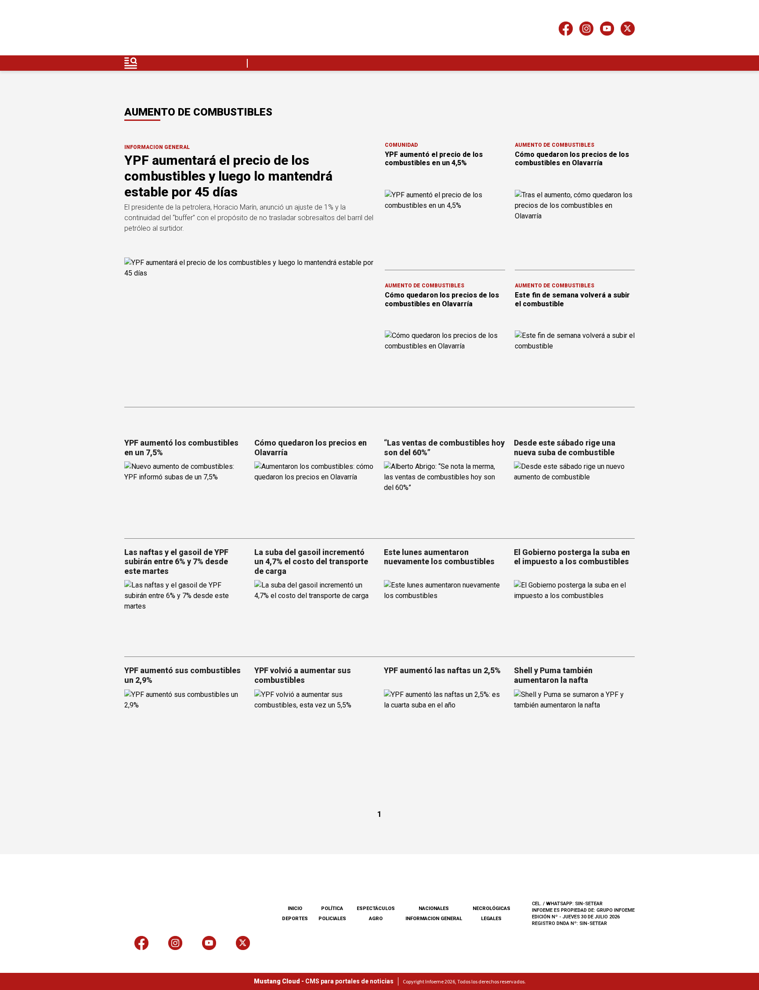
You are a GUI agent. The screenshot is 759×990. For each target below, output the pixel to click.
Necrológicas (491, 908)
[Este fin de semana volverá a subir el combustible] (575, 364)
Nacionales (434, 908)
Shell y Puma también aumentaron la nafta (553, 675)
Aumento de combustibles (554, 145)
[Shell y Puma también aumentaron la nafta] (574, 723)
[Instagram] (586, 30)
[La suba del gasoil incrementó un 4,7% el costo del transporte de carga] (315, 614)
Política (332, 908)
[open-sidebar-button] (130, 63)
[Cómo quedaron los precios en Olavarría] (315, 495)
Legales (491, 918)
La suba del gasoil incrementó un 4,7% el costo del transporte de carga (311, 562)
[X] (628, 30)
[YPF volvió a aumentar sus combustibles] (315, 723)
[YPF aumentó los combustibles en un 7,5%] (185, 495)
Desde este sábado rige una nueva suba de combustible (564, 447)
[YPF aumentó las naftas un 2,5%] (444, 723)
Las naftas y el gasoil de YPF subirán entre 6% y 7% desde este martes (176, 562)
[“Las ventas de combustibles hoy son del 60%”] (444, 495)
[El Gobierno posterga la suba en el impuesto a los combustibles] (574, 614)
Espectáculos (376, 908)
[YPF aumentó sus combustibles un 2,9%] (185, 723)
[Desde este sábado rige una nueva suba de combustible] (574, 495)
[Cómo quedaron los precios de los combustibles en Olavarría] (575, 223)
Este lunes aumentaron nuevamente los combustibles (439, 557)
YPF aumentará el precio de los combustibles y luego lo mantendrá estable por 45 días (228, 175)
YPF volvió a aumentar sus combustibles (302, 675)
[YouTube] (607, 30)
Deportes (295, 918)
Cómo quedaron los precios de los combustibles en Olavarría (572, 158)
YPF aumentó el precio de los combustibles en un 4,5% (434, 158)
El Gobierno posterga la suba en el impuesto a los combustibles (572, 557)
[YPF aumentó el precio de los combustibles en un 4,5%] (445, 223)
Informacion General (157, 147)
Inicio (295, 908)
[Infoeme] (180, 30)
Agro (376, 918)
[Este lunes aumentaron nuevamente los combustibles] (444, 614)
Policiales (332, 918)
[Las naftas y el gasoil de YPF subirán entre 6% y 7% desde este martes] (185, 614)
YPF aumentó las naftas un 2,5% (442, 670)
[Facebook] (566, 30)
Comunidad (401, 145)
